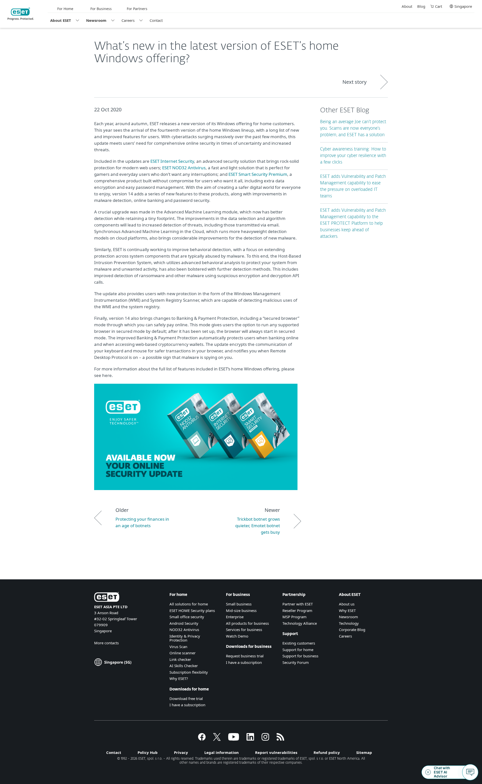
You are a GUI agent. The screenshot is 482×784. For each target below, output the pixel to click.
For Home (65, 8)
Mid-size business (241, 610)
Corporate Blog (352, 629)
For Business (101, 8)
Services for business (244, 629)
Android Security (183, 623)
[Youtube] (233, 739)
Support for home (297, 649)
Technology (349, 623)
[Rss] (280, 739)
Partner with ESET (297, 603)
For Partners (137, 8)
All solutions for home (188, 603)
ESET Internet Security (172, 161)
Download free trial (186, 698)
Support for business (300, 655)
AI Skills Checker (183, 665)
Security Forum (295, 662)
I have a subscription (187, 704)
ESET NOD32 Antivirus (184, 168)
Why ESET (347, 610)
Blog (421, 6)
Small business (239, 603)
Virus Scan (178, 646)
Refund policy (327, 752)
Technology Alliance (299, 623)
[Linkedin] (250, 739)
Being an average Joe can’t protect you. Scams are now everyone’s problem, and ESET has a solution (353, 128)
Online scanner (182, 652)
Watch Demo (237, 636)
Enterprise (235, 616)
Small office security (186, 616)
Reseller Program (297, 610)
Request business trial (245, 655)
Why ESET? (178, 678)
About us (346, 603)
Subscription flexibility (188, 672)
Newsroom (96, 20)
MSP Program (294, 616)
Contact (156, 20)
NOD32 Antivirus (184, 629)
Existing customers (298, 643)
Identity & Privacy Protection (184, 638)
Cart (438, 6)
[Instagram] (265, 739)
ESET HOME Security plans (192, 610)
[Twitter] (217, 739)
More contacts (106, 642)
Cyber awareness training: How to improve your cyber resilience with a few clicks (353, 156)
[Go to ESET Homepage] (20, 13)
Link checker (180, 659)
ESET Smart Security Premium (257, 174)
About (407, 6)
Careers (128, 20)
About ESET (60, 20)
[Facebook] (202, 739)
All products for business (247, 623)
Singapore (463, 6)
